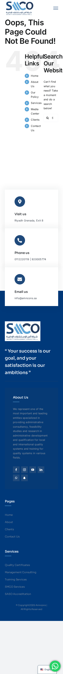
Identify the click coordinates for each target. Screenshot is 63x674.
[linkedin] (41, 469)
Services (36, 103)
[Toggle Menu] (56, 8)
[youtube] (32, 469)
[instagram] (24, 469)
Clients (35, 119)
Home (34, 75)
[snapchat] (24, 478)
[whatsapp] (16, 478)
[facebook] (16, 469)
